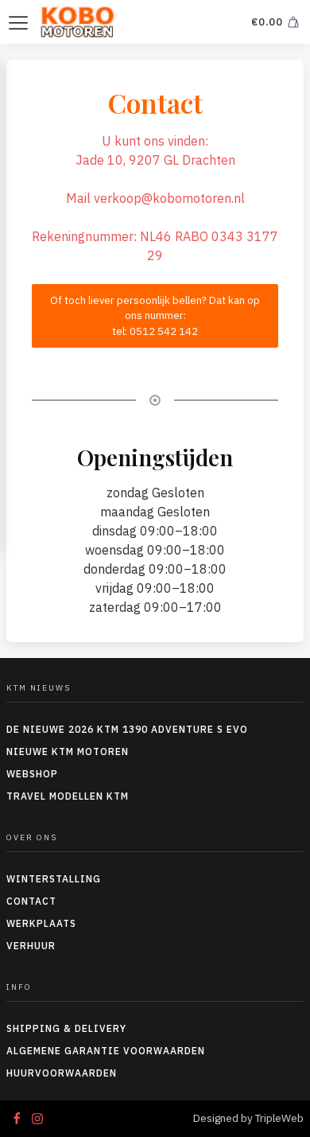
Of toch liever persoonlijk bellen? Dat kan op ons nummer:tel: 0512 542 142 (155, 316)
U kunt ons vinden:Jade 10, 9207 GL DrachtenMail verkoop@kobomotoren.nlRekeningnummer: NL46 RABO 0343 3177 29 (155, 198)
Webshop (32, 774)
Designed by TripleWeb (248, 1118)
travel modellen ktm (67, 796)
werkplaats (41, 923)
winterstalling (53, 879)
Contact (31, 901)
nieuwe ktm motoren (67, 751)
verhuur (31, 946)
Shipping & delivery (66, 1028)
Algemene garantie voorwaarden (105, 1051)
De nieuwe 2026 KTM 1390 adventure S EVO (127, 729)
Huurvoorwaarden (61, 1073)
